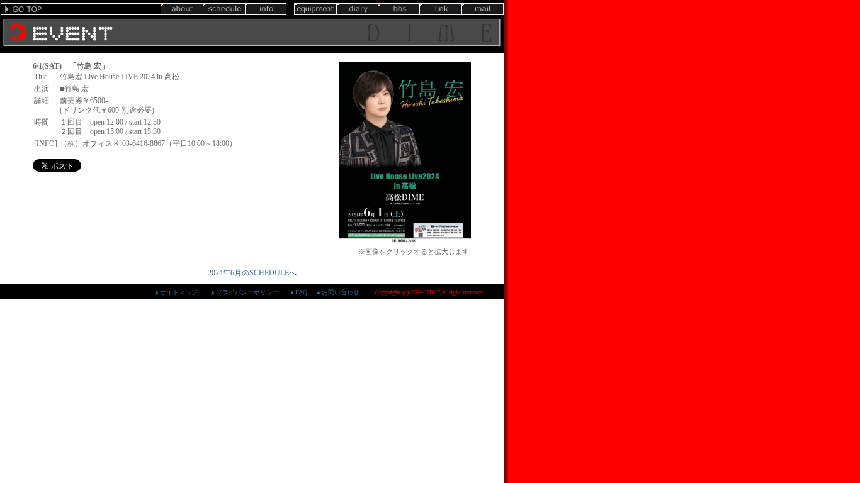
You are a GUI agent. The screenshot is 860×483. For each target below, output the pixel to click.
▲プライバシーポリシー (244, 292)
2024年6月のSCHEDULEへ (252, 273)
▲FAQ (298, 292)
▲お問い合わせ (337, 292)
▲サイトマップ (176, 292)
